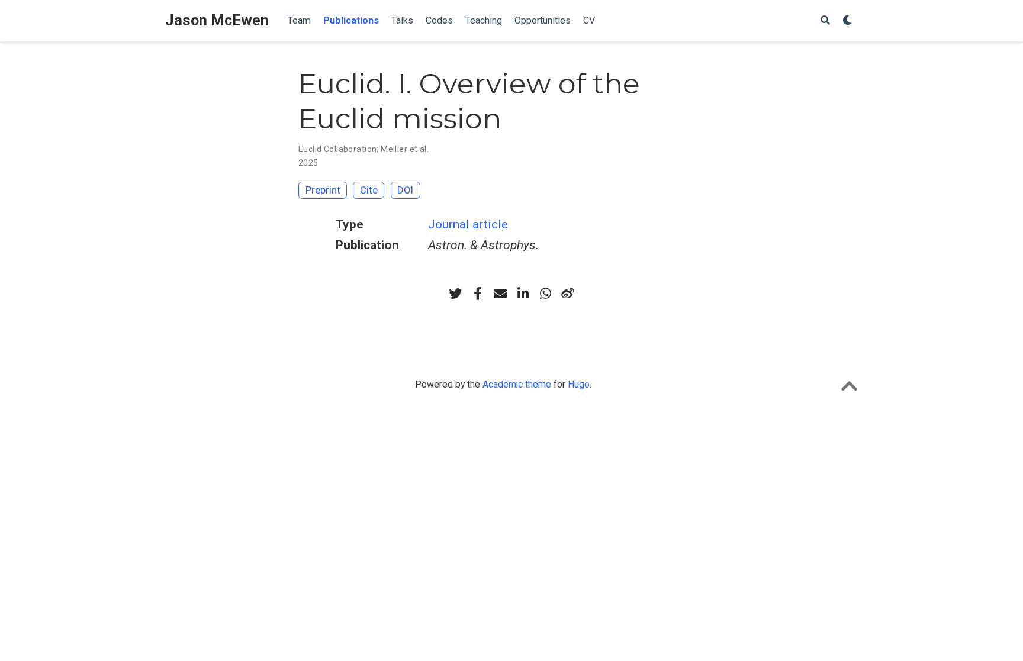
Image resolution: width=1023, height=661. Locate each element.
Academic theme (516, 384)
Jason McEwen (217, 20)
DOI (405, 190)
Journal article (468, 224)
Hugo (579, 384)
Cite (369, 190)
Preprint (322, 190)
